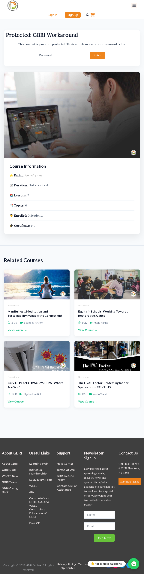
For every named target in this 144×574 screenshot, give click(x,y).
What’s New (10, 476)
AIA (31, 492)
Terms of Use (66, 470)
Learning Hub (38, 463)
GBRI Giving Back (10, 490)
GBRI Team (9, 482)
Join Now (104, 538)
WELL (33, 486)
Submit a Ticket (129, 481)
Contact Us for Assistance (67, 487)
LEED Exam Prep (40, 479)
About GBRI (10, 463)
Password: (46, 55)
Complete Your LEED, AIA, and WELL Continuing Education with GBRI (39, 508)
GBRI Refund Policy (65, 477)
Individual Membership (38, 471)
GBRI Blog (9, 470)
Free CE (34, 523)
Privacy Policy (66, 564)
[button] (134, 5)
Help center (65, 463)
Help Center (66, 568)
